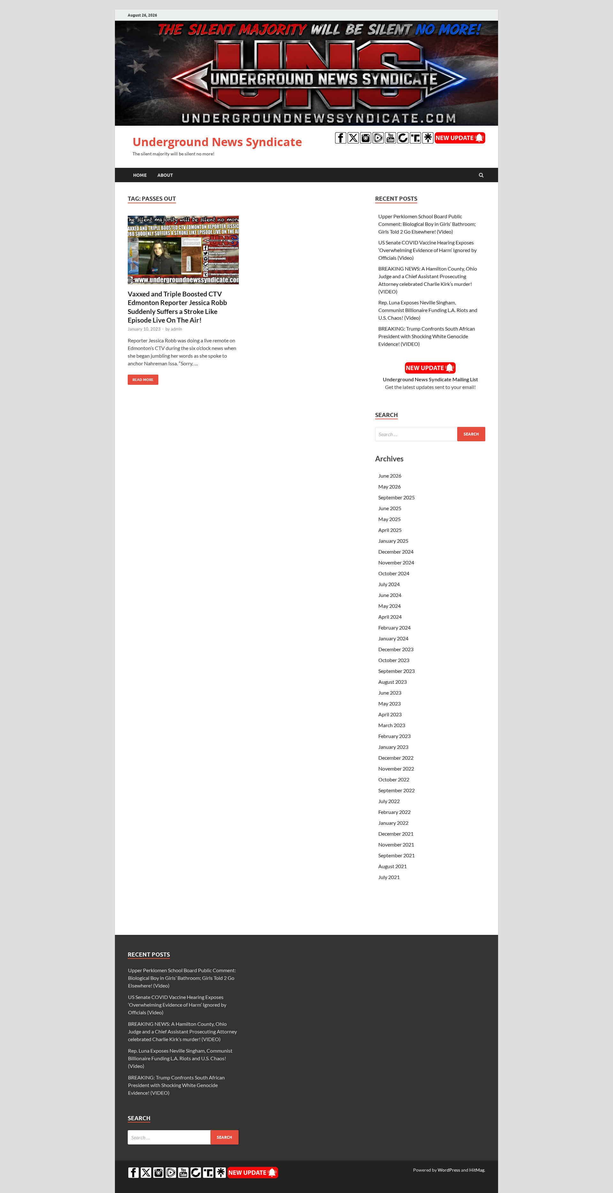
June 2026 (389, 476)
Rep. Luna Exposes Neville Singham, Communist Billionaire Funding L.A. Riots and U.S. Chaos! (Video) (427, 310)
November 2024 (396, 562)
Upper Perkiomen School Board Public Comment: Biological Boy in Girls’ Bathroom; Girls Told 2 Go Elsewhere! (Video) (427, 224)
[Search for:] (430, 434)
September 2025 (396, 497)
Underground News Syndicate (217, 142)
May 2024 (389, 606)
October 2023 (393, 660)
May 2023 (389, 703)
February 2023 (394, 736)
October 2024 (393, 573)
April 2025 (390, 530)
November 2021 (396, 844)
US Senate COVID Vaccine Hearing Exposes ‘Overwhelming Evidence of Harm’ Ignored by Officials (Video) (427, 250)
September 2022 (396, 790)
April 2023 (390, 714)
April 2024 (390, 617)
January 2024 (393, 638)
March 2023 (391, 725)
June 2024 (389, 595)
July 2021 (389, 877)
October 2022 (393, 779)
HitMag (476, 1170)
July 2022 (389, 801)
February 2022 (394, 812)
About (165, 175)
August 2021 (392, 866)
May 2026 (389, 486)
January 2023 (393, 747)
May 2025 (389, 519)
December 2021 (395, 834)
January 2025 (393, 541)
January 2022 (393, 823)
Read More (141, 378)
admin (176, 329)
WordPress (449, 1170)
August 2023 (392, 682)
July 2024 (389, 584)
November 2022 (396, 768)
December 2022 (395, 758)
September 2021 (396, 855)
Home (140, 175)
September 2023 (396, 671)
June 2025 (389, 508)
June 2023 (389, 693)
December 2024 (395, 551)
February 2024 (394, 627)
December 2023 (395, 649)
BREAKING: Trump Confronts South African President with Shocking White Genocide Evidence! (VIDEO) (426, 336)
